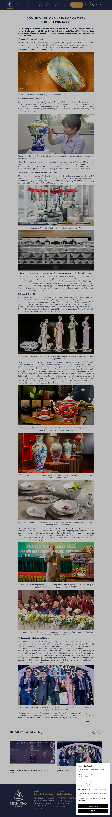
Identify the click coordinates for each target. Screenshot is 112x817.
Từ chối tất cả (93, 811)
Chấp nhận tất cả (93, 806)
